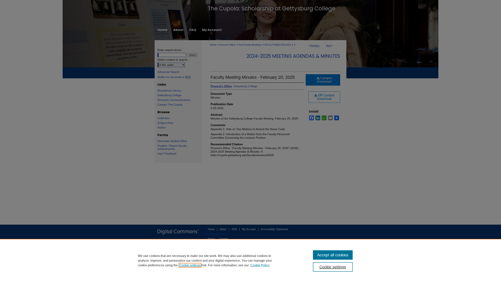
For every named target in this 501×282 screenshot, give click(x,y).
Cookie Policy (260, 265)
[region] (250, 260)
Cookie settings (190, 265)
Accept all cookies (332, 255)
